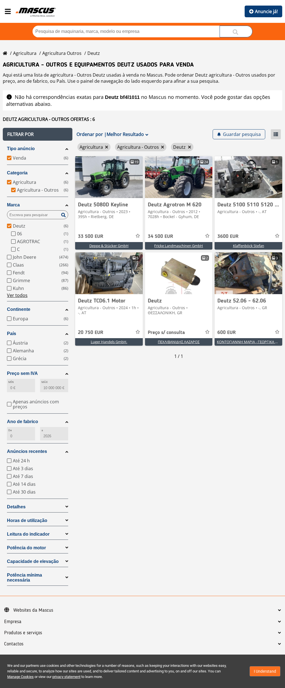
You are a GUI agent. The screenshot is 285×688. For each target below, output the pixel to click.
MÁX (44, 382)
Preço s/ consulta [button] (166, 332)
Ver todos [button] (17, 295)
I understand (265, 671)
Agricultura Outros (62, 53)
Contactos (13, 643)
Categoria (17, 172)
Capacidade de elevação (33, 561)
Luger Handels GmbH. (109, 341)
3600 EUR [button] (228, 236)
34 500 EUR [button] (160, 236)
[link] (109, 177)
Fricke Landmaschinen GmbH (178, 245)
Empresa (12, 621)
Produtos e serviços (23, 632)
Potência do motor (26, 547)
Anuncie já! (266, 11)
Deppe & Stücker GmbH (109, 245)
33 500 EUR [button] (90, 236)
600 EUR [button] (226, 332)
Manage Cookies (20, 677)
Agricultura (24, 53)
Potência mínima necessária (24, 577)
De (10, 430)
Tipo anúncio (21, 148)
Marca (13, 205)
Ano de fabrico (22, 421)
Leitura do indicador (28, 534)
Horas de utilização (27, 520)
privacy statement (66, 677)
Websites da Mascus (33, 610)
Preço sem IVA (22, 373)
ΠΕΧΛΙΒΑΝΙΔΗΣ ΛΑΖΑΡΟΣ (179, 341)
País (11, 333)
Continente (18, 309)
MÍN (11, 382)
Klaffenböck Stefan (248, 245)
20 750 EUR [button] (90, 332)
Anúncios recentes (27, 451)
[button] (37, 134)
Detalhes (16, 506)
